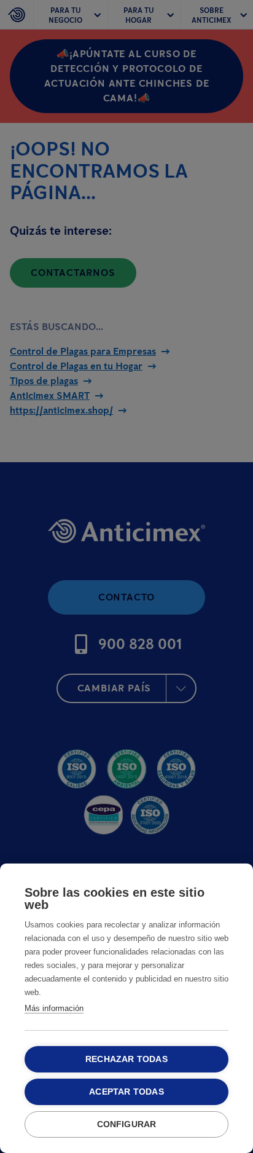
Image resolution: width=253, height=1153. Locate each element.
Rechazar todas (126, 1059)
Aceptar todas (126, 1091)
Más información (54, 1008)
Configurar (127, 1124)
